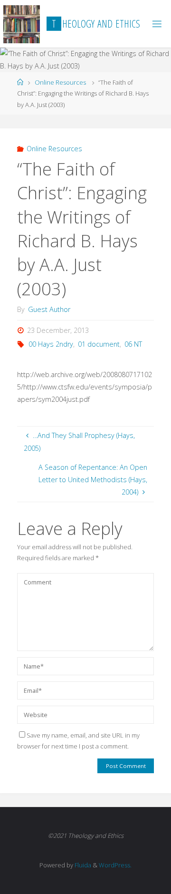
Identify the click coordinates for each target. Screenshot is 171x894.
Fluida (82, 865)
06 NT (133, 344)
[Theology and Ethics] (21, 23)
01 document (99, 344)
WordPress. (115, 865)
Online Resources (60, 82)
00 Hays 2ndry (50, 344)
